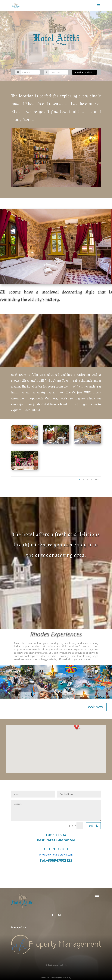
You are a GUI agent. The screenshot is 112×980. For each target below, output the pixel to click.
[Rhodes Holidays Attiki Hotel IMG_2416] (24, 469)
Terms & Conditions (49, 977)
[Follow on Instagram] (59, 915)
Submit (93, 825)
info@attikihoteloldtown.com (56, 854)
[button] (77, 727)
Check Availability (84, 72)
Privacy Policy (65, 977)
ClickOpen (57, 964)
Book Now (95, 706)
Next (97, 479)
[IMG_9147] (87, 443)
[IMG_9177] (24, 443)
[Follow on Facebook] (52, 915)
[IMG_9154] (56, 443)
